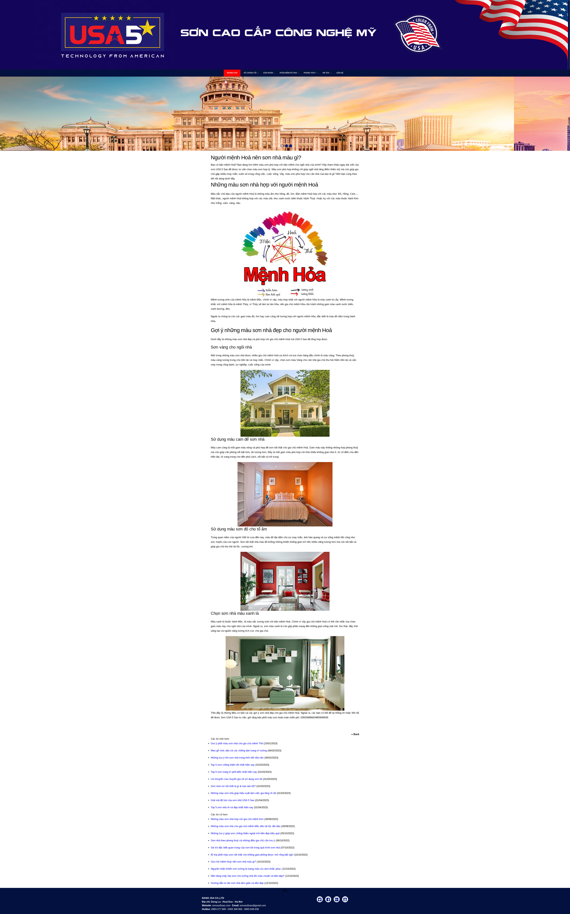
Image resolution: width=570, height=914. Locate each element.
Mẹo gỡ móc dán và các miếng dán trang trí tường (239, 750)
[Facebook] (328, 899)
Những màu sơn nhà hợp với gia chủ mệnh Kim (237, 819)
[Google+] (337, 899)
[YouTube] (345, 899)
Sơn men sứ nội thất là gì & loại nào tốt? (233, 786)
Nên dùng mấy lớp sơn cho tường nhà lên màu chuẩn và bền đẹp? (247, 876)
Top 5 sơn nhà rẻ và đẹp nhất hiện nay (232, 807)
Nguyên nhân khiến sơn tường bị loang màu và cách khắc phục (246, 868)
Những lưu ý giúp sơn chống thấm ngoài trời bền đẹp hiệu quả (245, 833)
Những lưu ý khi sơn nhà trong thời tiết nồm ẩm (237, 757)
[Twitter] (320, 899)
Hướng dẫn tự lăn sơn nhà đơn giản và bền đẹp (237, 883)
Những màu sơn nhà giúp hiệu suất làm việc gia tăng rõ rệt (243, 793)
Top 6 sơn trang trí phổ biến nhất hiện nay (234, 772)
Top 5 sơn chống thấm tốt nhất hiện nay (233, 764)
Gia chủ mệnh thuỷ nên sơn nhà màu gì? (233, 861)
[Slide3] (290, 145)
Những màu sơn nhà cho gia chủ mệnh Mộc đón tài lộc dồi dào (245, 826)
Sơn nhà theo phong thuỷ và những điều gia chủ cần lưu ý (243, 840)
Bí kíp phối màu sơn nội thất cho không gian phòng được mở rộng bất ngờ (252, 854)
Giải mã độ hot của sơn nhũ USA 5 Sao (232, 800)
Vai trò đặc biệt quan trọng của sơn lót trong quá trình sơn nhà (245, 847)
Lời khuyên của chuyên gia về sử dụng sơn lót (236, 779)
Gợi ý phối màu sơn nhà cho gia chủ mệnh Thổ (237, 743)
